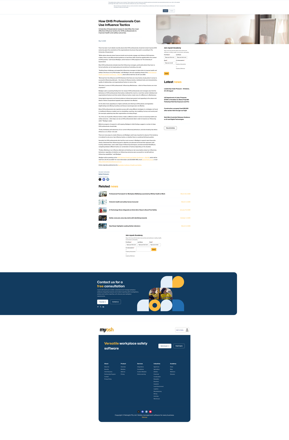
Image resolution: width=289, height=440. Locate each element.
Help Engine (179, 346)
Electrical (156, 381)
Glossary (172, 374)
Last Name (178, 54)
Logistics (156, 389)
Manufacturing (158, 391)
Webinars (172, 371)
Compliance (140, 369)
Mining (155, 393)
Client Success (108, 371)
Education (156, 379)
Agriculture (157, 369)
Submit (166, 73)
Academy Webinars (180, 68)
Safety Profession (104, 174)
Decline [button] (171, 10)
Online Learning (141, 374)
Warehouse (157, 398)
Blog (171, 369)
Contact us (115, 301)
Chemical (156, 374)
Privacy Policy (108, 379)
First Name (167, 54)
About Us (106, 366)
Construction (157, 376)
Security (106, 369)
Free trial (102, 302)
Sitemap (144, 417)
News (171, 366)
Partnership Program (110, 374)
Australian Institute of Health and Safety (129, 165)
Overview (123, 366)
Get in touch (165, 346)
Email (165, 60)
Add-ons (123, 371)
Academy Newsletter (181, 64)
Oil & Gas (156, 396)
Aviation (156, 371)
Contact (106, 376)
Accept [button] (165, 10)
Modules (123, 369)
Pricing (122, 374)
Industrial (156, 384)
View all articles (170, 128)
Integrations (140, 366)
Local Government (158, 386)
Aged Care (156, 366)
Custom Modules (141, 371)
